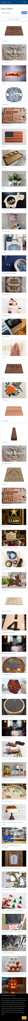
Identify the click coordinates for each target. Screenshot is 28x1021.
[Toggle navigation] (24, 2)
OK (24, 1017)
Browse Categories (14, 19)
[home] (6, 2)
